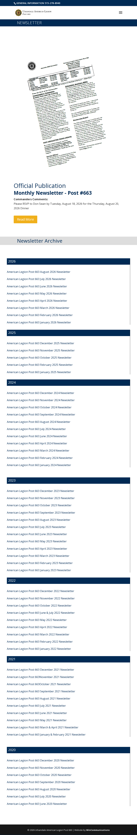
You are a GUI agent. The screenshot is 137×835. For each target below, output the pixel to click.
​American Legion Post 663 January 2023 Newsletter (39, 570)
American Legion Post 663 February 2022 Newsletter (40, 641)
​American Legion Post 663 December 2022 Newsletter (40, 591)
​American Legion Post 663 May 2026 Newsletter (37, 293)
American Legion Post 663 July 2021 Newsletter (36, 706)
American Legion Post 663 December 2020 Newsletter (40, 760)
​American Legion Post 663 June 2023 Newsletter (37, 534)
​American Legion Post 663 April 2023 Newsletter (37, 548)
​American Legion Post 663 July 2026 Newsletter (36, 279)
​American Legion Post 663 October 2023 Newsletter (39, 505)
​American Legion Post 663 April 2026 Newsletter (37, 301)
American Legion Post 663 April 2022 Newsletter (37, 627)
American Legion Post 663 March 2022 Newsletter (38, 634)
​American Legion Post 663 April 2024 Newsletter (37, 443)
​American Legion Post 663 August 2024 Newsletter (38, 422)
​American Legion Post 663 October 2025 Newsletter (39, 357)
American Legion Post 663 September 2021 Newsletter (41, 691)
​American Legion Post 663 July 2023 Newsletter (36, 527)
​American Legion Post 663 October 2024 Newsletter (39, 407)
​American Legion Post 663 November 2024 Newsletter (41, 400)
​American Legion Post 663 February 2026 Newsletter (40, 315)
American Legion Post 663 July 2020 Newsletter (36, 796)
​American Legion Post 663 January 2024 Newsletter (39, 465)
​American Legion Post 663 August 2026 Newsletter (38, 272)
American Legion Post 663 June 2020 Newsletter (37, 804)
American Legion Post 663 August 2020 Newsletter (38, 789)
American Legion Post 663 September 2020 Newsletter (41, 782)
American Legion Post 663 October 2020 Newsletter (39, 775)
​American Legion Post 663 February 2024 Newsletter (40, 458)
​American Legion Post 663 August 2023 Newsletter (38, 520)
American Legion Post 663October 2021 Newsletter (39, 684)
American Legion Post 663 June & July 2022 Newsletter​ (41, 613)
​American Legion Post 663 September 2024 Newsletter (41, 414)
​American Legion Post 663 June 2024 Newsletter (37, 436)
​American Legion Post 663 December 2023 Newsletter (40, 491)
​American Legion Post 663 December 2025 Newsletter (40, 343)
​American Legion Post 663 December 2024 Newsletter (40, 393)
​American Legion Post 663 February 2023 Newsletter (40, 563)
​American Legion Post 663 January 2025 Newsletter (39, 372)
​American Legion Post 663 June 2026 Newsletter (37, 286)
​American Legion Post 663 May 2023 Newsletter (37, 541)
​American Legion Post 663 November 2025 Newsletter (41, 350)
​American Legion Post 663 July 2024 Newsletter (36, 429)
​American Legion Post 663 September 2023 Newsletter (41, 512)
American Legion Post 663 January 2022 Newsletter (39, 649)
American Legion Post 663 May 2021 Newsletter (37, 720)
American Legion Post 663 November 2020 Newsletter (41, 768)
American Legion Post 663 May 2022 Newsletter (37, 620)
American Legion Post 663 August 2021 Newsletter (38, 698)
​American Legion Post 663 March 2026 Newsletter (38, 308)
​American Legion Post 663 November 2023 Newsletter (41, 498)
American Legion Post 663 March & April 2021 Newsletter (42, 727)
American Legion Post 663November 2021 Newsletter (40, 677)
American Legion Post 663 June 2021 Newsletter (37, 713)
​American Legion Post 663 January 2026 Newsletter (39, 322)
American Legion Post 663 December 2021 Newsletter (40, 669)
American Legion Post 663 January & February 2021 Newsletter (46, 734)
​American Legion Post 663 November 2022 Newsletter (41, 598)
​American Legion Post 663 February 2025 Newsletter (40, 365)
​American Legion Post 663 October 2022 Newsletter (39, 605)
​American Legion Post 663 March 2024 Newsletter (38, 450)
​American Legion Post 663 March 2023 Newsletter (38, 556)
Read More (25, 219)
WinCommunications (98, 829)
